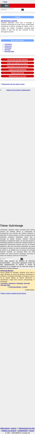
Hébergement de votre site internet (17, 66)
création (13, 428)
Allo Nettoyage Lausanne (9, 21)
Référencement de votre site (17, 76)
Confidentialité (22, 430)
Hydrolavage (7, 48)
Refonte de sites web (17, 73)
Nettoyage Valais (9, 51)
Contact (31, 430)
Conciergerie (8, 44)
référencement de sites (27, 428)
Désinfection (8, 46)
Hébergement (5, 428)
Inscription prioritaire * (30, 289)
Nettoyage (7, 50)
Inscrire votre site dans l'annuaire (17, 59)
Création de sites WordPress (17, 69)
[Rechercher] (22, 10)
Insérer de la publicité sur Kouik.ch (17, 63)
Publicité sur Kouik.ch (9, 430)
